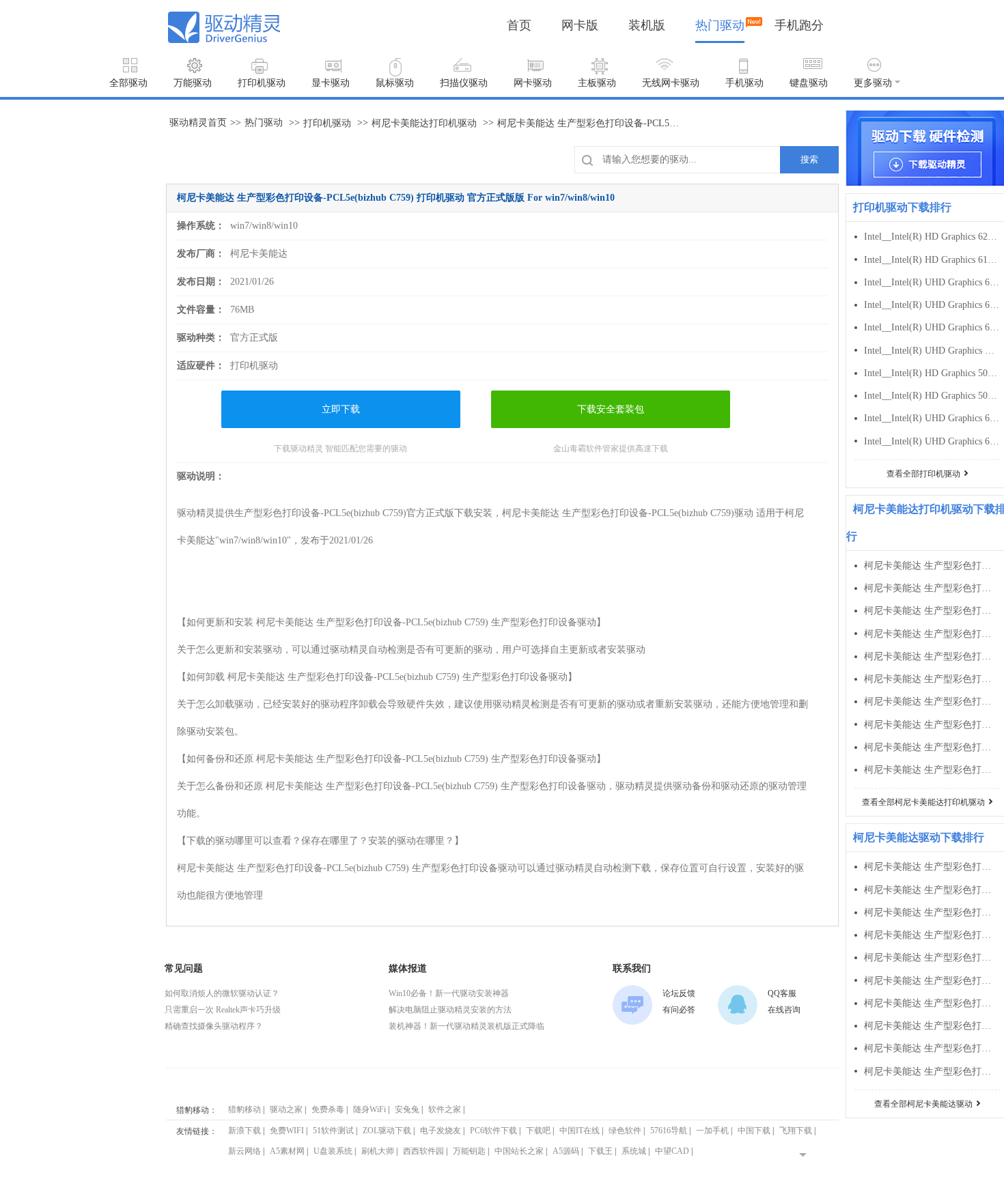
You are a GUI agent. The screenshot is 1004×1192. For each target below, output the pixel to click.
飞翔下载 (795, 1130)
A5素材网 (287, 1151)
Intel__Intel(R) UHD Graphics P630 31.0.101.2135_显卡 (931, 350)
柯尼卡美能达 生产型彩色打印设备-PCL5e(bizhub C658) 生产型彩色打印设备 (931, 656)
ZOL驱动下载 (387, 1130)
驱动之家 (286, 1109)
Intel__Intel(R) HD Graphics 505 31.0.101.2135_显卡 (931, 396)
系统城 (634, 1151)
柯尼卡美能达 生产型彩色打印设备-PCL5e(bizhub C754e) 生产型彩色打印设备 (931, 588)
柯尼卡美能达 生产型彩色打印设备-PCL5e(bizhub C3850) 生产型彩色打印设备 (931, 1071)
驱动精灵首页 (198, 122)
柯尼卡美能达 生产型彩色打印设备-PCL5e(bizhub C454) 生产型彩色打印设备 (931, 1003)
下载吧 (538, 1130)
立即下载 (341, 409)
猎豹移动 (244, 1109)
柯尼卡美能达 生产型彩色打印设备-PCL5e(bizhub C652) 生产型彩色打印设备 (931, 725)
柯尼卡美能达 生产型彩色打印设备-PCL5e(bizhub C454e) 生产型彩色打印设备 (931, 981)
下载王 (600, 1151)
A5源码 (566, 1151)
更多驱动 (873, 83)
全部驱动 (128, 83)
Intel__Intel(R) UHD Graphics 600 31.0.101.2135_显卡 (931, 282)
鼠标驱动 (395, 83)
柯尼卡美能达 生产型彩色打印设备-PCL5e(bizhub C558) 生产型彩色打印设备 (931, 770)
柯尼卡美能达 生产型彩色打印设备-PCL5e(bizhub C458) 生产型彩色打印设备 (931, 957)
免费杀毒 (327, 1109)
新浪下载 (244, 1130)
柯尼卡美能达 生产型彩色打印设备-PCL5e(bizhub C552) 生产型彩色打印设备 (931, 912)
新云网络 (244, 1151)
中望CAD (672, 1151)
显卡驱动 (330, 83)
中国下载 (754, 1130)
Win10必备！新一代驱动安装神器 (449, 993)
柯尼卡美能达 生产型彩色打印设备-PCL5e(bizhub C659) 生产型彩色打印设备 (931, 634)
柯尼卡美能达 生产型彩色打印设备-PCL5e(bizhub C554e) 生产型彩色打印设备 (931, 867)
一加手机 (712, 1130)
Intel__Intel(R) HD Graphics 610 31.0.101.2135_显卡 (931, 260)
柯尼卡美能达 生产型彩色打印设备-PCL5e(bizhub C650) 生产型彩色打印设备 (931, 747)
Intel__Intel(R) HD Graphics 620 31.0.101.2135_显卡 (931, 236)
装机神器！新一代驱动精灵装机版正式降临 (466, 1026)
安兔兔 (407, 1109)
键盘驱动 (809, 83)
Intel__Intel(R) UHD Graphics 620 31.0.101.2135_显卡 (931, 327)
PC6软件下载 (493, 1130)
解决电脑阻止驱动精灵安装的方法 (450, 1009)
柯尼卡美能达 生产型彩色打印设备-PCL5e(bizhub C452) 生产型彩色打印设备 (931, 1026)
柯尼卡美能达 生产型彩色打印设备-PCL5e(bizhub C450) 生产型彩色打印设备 (931, 1048)
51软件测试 (333, 1130)
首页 (519, 25)
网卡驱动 (533, 83)
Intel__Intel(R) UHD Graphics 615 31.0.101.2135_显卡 (931, 441)
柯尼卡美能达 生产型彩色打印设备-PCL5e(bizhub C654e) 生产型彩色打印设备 (931, 679)
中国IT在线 (579, 1130)
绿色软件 (625, 1130)
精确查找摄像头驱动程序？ (214, 1026)
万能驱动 (192, 83)
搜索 (809, 159)
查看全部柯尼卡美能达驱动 (923, 1104)
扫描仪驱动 (464, 83)
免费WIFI (287, 1130)
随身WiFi (369, 1109)
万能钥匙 (469, 1151)
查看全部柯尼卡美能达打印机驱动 (923, 802)
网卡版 (579, 25)
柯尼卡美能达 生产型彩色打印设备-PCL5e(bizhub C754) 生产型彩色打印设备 (931, 611)
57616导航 (668, 1130)
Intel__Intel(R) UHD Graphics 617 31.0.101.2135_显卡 (931, 418)
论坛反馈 (679, 993)
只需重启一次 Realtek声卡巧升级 (223, 1009)
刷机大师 (377, 1151)
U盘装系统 (332, 1151)
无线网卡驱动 (670, 83)
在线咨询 (784, 1009)
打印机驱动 (261, 83)
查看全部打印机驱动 (923, 474)
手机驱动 (744, 83)
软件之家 (444, 1109)
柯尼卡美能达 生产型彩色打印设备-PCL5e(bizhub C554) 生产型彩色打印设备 (931, 890)
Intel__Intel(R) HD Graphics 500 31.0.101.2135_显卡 (931, 373)
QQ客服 (782, 993)
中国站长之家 (519, 1151)
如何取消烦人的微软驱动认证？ (222, 993)
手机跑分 (799, 25)
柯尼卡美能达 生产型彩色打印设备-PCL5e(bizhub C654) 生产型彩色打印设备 (931, 701)
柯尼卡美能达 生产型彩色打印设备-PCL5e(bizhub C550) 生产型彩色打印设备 (931, 935)
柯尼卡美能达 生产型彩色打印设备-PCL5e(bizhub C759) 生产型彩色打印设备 (931, 565)
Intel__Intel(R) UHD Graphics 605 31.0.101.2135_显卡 (931, 305)
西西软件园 (423, 1151)
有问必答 (679, 1009)
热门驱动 (719, 25)
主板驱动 (597, 83)
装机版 (646, 25)
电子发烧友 (440, 1130)
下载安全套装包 (610, 409)
